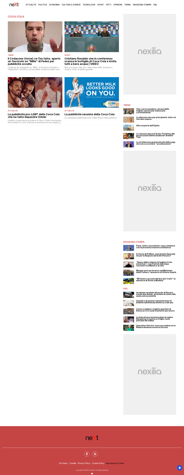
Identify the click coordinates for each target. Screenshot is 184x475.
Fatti (108, 4)
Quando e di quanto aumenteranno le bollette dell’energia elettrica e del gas (154, 301)
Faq (155, 4)
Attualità (31, 4)
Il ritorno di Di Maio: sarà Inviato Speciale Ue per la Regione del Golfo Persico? (155, 255)
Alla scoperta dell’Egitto (147, 126)
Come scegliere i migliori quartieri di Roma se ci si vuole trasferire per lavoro (155, 310)
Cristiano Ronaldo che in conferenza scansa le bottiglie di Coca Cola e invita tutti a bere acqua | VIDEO (90, 61)
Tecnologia (89, 4)
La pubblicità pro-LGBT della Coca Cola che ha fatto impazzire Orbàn (34, 115)
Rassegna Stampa (142, 4)
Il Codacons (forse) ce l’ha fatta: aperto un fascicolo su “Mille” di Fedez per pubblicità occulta (34, 61)
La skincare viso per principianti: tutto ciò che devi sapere (156, 118)
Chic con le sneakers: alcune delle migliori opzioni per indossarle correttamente (152, 110)
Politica (42, 4)
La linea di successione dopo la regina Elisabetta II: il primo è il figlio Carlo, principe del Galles (154, 319)
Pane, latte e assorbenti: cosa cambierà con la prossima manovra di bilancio (155, 246)
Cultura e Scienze (71, 4)
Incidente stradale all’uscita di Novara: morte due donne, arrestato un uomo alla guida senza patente (156, 294)
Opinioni (117, 4)
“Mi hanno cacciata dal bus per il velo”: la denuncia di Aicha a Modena (156, 279)
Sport (100, 4)
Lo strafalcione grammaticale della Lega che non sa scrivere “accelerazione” (155, 143)
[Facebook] (85, 452)
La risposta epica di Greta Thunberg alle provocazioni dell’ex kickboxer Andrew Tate (155, 135)
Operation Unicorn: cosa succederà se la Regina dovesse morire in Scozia (156, 326)
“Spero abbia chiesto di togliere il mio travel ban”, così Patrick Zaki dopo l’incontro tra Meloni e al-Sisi (154, 264)
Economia (54, 4)
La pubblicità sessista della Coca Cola (89, 114)
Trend (127, 4)
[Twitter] (93, 452)
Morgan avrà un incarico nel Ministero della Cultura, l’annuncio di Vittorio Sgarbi (156, 271)
